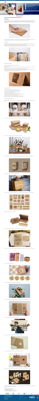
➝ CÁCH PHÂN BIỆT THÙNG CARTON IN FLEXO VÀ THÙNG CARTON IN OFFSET (10, 390)
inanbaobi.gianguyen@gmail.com (12, 0)
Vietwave (34, 398)
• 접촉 (23, 399)
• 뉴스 (20, 399)
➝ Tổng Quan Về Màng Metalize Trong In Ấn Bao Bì (8, 388)
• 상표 (20, 398)
